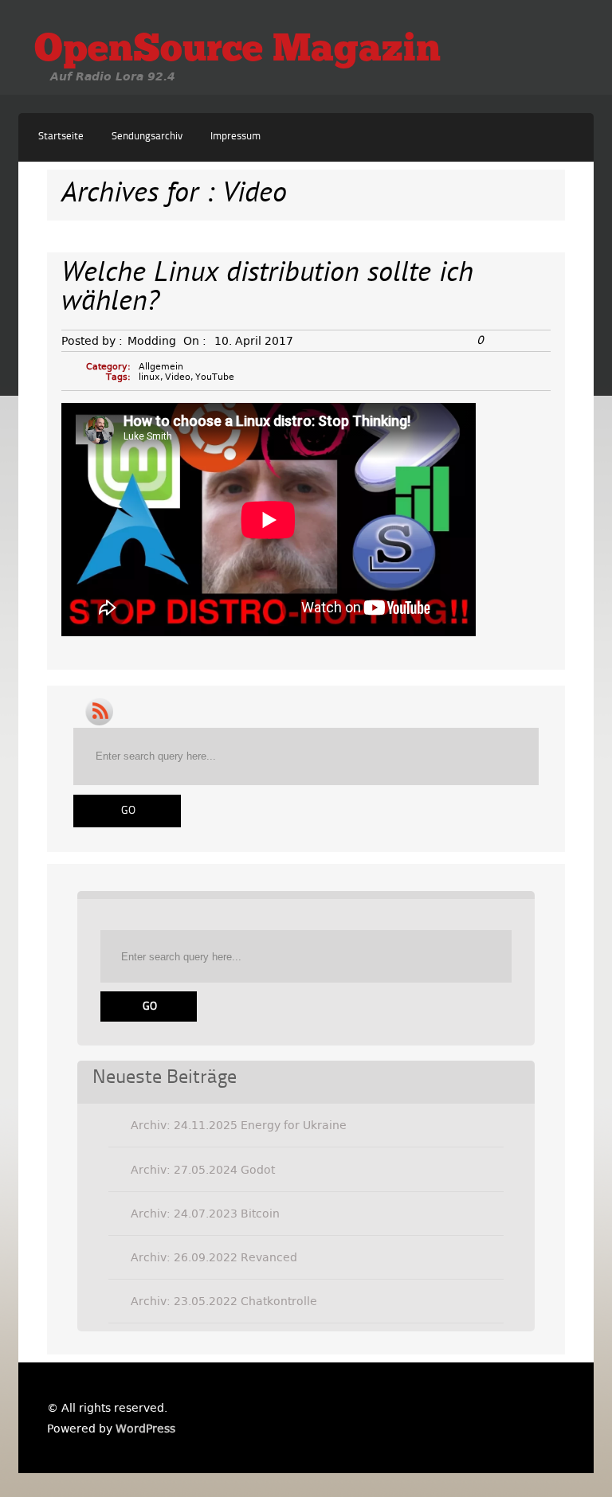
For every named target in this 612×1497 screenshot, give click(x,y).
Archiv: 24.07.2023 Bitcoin (205, 1213)
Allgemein (161, 367)
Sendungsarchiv (147, 136)
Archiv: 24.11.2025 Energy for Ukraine (239, 1125)
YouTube (214, 377)
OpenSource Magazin (237, 51)
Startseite (61, 136)
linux (149, 377)
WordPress (145, 1428)
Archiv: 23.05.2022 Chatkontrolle (224, 1301)
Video (177, 377)
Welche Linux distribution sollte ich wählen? (267, 289)
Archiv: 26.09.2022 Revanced (214, 1257)
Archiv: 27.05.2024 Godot (203, 1169)
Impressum (235, 136)
